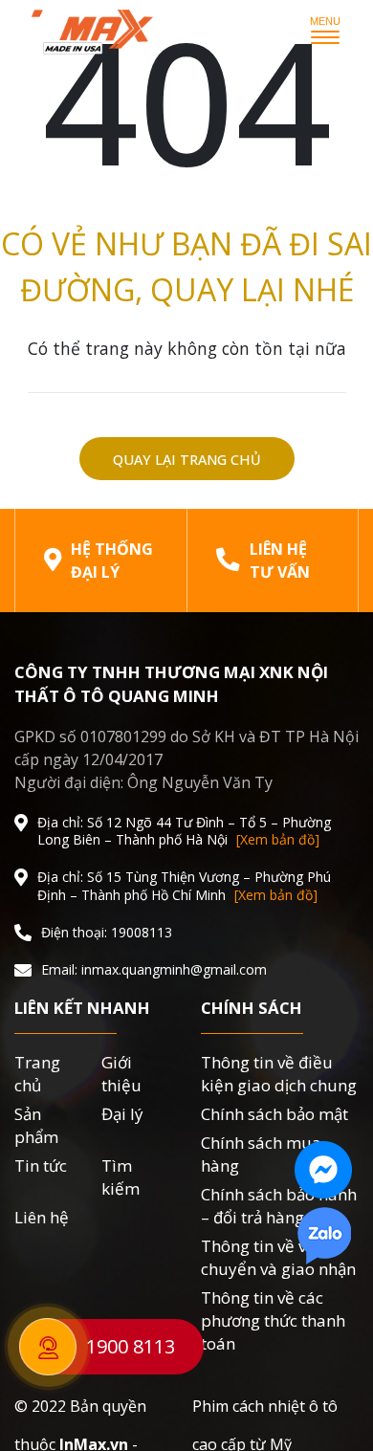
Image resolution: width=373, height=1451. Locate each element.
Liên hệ (41, 1217)
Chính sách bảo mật (274, 1114)
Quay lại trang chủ (187, 460)
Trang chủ (37, 1073)
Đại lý (122, 1114)
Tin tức (40, 1165)
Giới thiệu (121, 1073)
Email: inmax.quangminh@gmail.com (154, 969)
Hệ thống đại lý (112, 561)
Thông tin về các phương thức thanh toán (273, 1320)
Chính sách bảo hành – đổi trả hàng (279, 1205)
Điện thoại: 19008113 (106, 932)
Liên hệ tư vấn (280, 561)
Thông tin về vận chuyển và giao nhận (278, 1257)
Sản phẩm (36, 1125)
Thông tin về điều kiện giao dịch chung (279, 1073)
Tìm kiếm (120, 1176)
